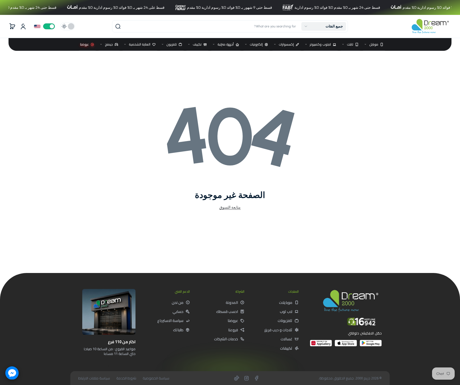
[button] (323, 26)
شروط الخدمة (126, 378)
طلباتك (178, 330)
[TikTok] (237, 378)
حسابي (177, 311)
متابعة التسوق (230, 207)
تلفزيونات (285, 321)
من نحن (177, 302)
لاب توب (286, 311)
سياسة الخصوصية (156, 378)
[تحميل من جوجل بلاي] (371, 345)
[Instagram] (246, 378)
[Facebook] (256, 378)
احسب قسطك (227, 311)
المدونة (232, 302)
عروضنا (233, 321)
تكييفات (286, 348)
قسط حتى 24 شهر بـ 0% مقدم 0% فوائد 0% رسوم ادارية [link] (320, 7)
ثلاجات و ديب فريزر (278, 330)
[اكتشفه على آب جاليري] (321, 345)
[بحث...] (118, 26)
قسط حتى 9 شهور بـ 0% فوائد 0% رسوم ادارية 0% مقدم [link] (212, 7)
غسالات (286, 339)
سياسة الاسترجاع (170, 321)
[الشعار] (430, 26)
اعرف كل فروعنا (116, 365)
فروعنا (233, 330)
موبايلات (285, 302)
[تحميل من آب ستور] (346, 345)
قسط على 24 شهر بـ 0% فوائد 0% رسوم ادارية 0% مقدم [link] (104, 7)
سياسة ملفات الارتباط (94, 378)
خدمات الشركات (226, 339)
